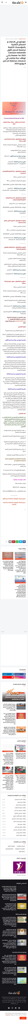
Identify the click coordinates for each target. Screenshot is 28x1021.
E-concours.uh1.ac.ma (17, 320)
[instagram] (12, 1008)
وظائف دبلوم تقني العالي (14, 827)
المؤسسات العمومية (20, 849)
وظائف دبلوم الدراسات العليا (14, 821)
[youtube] (9, 1008)
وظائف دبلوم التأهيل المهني (14, 816)
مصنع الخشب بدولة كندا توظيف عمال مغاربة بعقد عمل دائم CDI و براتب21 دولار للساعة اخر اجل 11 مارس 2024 (21, 779)
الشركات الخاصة (11, 846)
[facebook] (19, 1008)
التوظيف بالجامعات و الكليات (11, 39)
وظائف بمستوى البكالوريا (14, 813)
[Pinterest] (13, 541)
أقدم (3, 631)
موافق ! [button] (23, 1018)
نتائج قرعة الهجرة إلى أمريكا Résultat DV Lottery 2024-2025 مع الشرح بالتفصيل (20, 756)
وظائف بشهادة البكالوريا (14, 808)
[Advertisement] (14, 21)
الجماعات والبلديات (21, 846)
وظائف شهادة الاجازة (14, 835)
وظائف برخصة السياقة (14, 805)
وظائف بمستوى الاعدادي (14, 810)
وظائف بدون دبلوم (14, 802)
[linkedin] (15, 1008)
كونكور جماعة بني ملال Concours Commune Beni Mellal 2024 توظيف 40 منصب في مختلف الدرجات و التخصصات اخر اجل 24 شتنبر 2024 (9, 971)
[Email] (10, 541)
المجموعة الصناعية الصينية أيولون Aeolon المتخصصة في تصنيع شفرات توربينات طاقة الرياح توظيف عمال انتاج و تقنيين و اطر (9, 897)
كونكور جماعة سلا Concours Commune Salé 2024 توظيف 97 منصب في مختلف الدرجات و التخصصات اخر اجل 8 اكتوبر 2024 (9, 981)
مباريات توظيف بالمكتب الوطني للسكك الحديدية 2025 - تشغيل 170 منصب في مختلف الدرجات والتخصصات (9, 707)
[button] (26, 2)
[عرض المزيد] (6, 541)
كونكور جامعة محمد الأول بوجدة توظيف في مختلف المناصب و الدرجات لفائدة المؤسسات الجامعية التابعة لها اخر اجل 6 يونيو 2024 (7, 565)
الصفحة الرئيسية (22, 39)
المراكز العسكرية (9, 849)
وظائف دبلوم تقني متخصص (14, 830)
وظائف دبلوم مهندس (14, 833)
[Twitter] (20, 541)
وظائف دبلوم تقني (14, 824)
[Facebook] (24, 541)
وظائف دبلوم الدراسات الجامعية (14, 819)
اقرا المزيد (7, 1015)
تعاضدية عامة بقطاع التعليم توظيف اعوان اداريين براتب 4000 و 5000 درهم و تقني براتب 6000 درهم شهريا (9, 889)
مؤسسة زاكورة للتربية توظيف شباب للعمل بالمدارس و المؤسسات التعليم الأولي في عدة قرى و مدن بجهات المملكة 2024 (9, 906)
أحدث (25, 631)
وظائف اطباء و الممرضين (14, 799)
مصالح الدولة (22, 851)
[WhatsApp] (17, 541)
